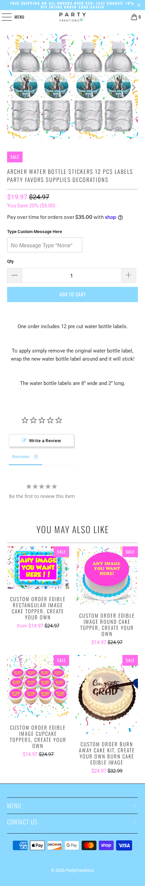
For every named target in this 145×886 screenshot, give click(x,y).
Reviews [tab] (21, 456)
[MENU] (3, 17)
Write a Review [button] (45, 440)
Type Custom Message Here (34, 231)
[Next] (132, 87)
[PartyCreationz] (72, 17)
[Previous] (12, 87)
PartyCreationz (79, 870)
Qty (10, 261)
